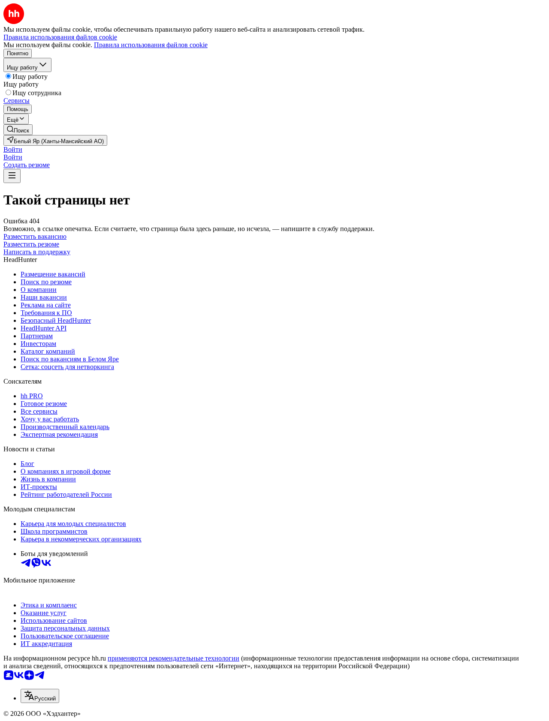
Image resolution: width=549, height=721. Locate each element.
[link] (18, 129)
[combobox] (40, 696)
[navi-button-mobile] (12, 176)
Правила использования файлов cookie (151, 44)
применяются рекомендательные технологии (173, 658)
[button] (12, 149)
